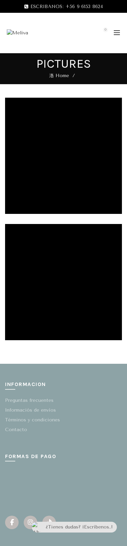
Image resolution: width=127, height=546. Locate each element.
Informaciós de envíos (30, 410)
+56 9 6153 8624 (84, 6)
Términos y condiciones (32, 420)
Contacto (16, 429)
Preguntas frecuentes (29, 400)
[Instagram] (30, 522)
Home (62, 75)
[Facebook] (12, 522)
